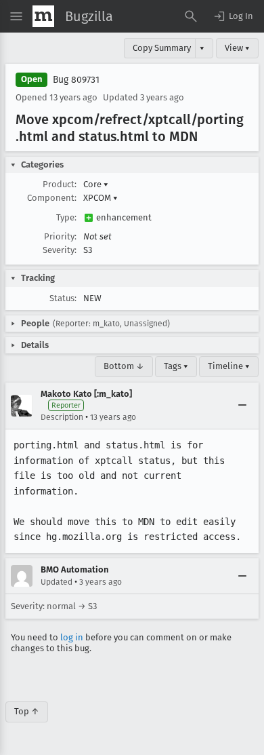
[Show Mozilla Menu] (43, 16)
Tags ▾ (176, 366)
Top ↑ (26, 711)
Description (62, 417)
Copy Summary (162, 48)
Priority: (60, 236)
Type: (66, 217)
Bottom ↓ (124, 366)
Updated (56, 582)
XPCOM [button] (100, 198)
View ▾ (237, 48)
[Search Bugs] (191, 16)
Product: (59, 184)
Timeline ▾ (229, 366)
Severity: (59, 250)
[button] (233, 16)
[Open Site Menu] (16, 16)
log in (71, 637)
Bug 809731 (76, 79)
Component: (51, 198)
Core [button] (95, 184)
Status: (62, 298)
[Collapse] (242, 406)
